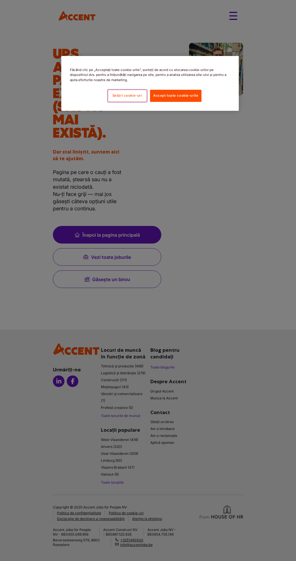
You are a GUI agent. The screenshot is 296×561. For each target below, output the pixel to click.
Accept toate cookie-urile (175, 96)
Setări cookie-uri (127, 96)
